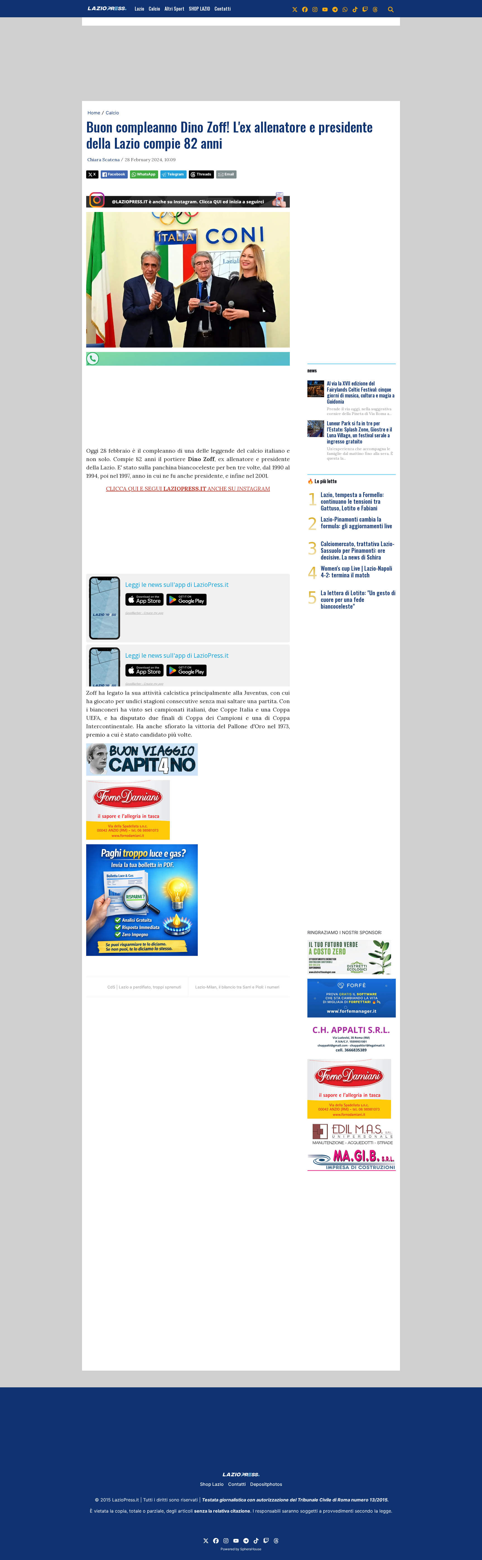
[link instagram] (315, 8)
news (312, 370)
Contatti (223, 8)
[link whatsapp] (345, 8)
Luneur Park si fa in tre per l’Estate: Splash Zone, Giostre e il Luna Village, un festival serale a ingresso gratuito (359, 432)
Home (94, 112)
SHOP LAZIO (199, 8)
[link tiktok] (355, 8)
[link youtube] (325, 8)
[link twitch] (365, 8)
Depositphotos (266, 1484)
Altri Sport (174, 8)
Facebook (116, 174)
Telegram (175, 174)
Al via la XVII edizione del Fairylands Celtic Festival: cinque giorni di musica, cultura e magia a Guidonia (360, 392)
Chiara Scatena (103, 159)
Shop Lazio (212, 1484)
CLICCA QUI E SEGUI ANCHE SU (188, 488)
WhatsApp (146, 174)
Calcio (154, 8)
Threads (204, 174)
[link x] (295, 8)
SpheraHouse (250, 1549)
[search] (391, 8)
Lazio (139, 8)
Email (229, 174)
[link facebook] (305, 8)
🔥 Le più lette (322, 480)
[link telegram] (335, 8)
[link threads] (375, 8)
